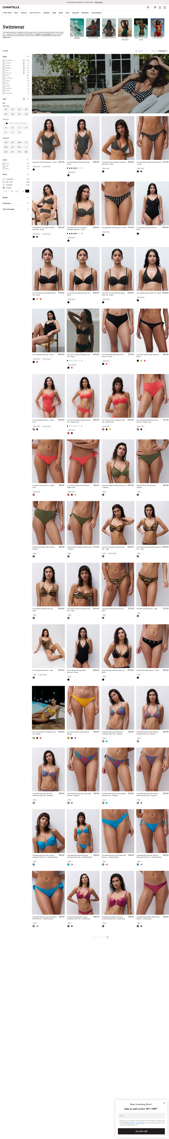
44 (26, 114)
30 (6, 109)
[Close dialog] (164, 1103)
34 (19, 109)
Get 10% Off (141, 1131)
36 (26, 109)
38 (6, 114)
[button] (60, 12)
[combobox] (160, 50)
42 (19, 114)
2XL (19, 152)
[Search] (148, 7)
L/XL (5, 152)
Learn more (6, 37)
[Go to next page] (107, 937)
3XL (26, 152)
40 (13, 114)
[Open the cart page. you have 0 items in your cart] (164, 7)
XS (13, 142)
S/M (5, 147)
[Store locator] (155, 7)
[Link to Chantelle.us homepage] (11, 7)
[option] (33, 169)
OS (6, 142)
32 (13, 109)
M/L (19, 147)
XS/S (19, 142)
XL (12, 152)
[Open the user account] (159, 7)
